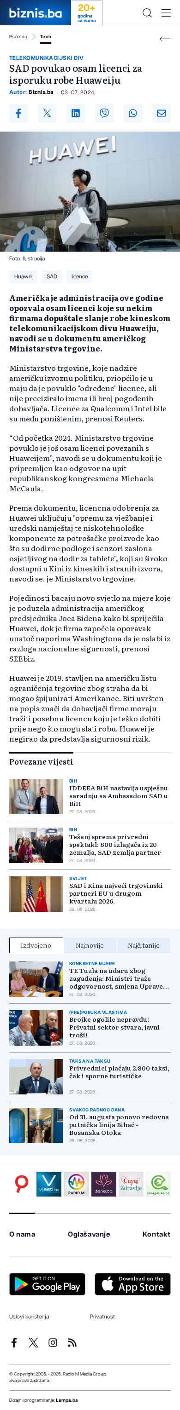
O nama (22, 1234)
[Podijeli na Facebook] (18, 113)
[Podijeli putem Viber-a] (104, 113)
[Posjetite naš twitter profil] (33, 1342)
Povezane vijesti (41, 761)
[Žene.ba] (103, 1184)
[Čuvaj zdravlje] (131, 1184)
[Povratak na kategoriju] (165, 38)
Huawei (23, 276)
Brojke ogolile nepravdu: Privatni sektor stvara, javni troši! (114, 1027)
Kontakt (157, 1234)
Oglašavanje (89, 1234)
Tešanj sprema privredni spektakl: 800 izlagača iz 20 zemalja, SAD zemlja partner (115, 844)
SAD (52, 276)
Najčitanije (144, 945)
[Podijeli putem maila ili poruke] (161, 113)
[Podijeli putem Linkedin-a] (75, 113)
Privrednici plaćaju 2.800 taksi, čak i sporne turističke (119, 1072)
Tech (46, 37)
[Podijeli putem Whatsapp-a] (133, 113)
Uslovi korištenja (29, 1316)
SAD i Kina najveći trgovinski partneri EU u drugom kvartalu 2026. (116, 893)
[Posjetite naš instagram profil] (53, 1342)
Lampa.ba (67, 1400)
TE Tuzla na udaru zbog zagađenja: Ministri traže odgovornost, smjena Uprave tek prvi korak (116, 978)
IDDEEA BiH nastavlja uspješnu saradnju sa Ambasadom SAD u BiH (118, 795)
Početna (18, 37)
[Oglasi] (21, 1184)
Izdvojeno (36, 945)
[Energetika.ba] (158, 1184)
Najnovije (90, 945)
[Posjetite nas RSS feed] (72, 1342)
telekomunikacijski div (46, 58)
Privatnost (102, 1316)
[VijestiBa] (48, 1184)
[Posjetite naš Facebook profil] (14, 1342)
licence (80, 276)
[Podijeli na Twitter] (47, 113)
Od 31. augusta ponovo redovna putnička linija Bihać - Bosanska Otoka (119, 1124)
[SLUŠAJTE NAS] (76, 1184)
